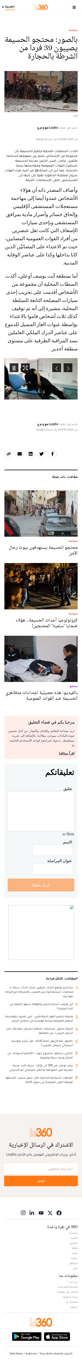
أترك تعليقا (41, 885)
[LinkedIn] (32, 1212)
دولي (75, 1268)
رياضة (74, 1258)
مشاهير (73, 1263)
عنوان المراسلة (59, 860)
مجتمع (74, 1243)
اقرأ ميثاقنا (67, 753)
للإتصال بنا (72, 1301)
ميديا (75, 1253)
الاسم (67, 842)
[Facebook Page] (59, 1212)
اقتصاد (74, 1237)
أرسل (41, 1180)
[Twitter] (50, 1212)
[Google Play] (27, 1336)
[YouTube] (41, 1212)
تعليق (67, 788)
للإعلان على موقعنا (67, 1291)
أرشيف (74, 1306)
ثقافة (75, 1248)
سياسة (73, 30)
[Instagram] (23, 1212)
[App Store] (57, 1336)
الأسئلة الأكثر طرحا (68, 1286)
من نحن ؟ (72, 1281)
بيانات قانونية (70, 1296)
